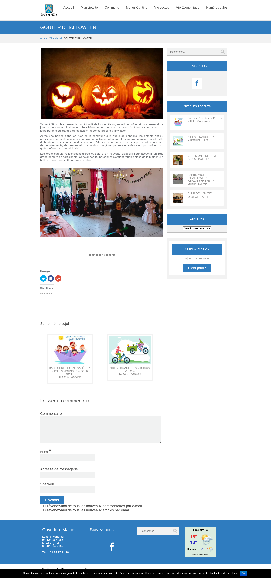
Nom (45, 450)
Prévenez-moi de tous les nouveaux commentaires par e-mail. (94, 506)
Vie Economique (187, 7)
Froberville (200, 529)
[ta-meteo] (200, 541)
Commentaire (51, 414)
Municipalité (89, 7)
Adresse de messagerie (60, 468)
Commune (112, 7)
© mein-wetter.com (200, 554)
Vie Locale (161, 7)
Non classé (56, 38)
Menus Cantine (136, 7)
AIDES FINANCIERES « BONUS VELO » (130, 369)
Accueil (68, 7)
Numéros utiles (216, 7)
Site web (47, 484)
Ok (243, 573)
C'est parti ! (197, 268)
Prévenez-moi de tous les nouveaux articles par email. (88, 510)
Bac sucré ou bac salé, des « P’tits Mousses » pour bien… (70, 371)
